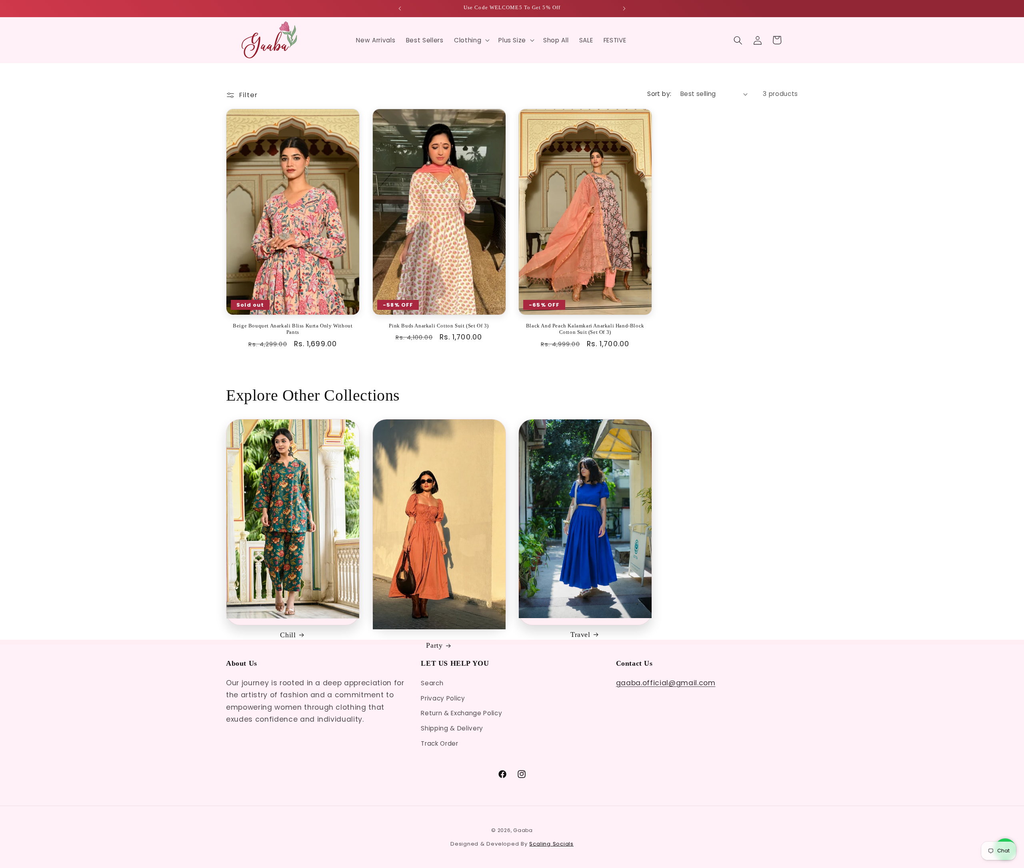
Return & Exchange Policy (461, 713)
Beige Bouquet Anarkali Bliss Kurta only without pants (292, 329)
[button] (471, 40)
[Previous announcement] (400, 8)
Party (434, 645)
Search (432, 683)
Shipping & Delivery (452, 728)
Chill (288, 635)
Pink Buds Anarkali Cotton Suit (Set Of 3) (439, 326)
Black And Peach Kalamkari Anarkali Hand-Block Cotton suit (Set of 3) (585, 329)
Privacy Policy (443, 698)
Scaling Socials (551, 844)
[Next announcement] (624, 8)
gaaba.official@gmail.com (666, 683)
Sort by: (659, 94)
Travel (580, 635)
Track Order (439, 743)
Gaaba (523, 830)
